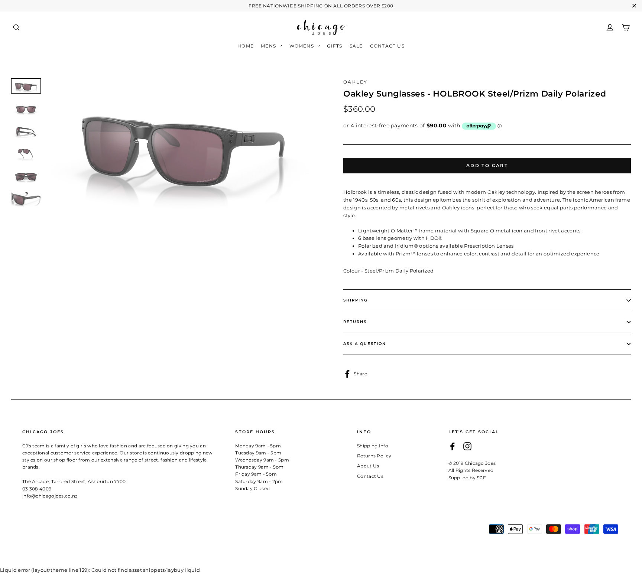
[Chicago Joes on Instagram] (467, 446)
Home (245, 46)
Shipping (355, 300)
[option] (181, 145)
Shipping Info (372, 446)
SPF (481, 477)
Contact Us (387, 46)
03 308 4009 (36, 489)
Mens (269, 46)
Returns (355, 321)
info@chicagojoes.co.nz (50, 496)
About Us (368, 466)
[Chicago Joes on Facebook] (452, 446)
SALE (356, 46)
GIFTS (334, 46)
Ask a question (364, 343)
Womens (302, 46)
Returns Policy (374, 456)
